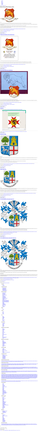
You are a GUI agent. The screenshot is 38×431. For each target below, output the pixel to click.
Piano (12, 377)
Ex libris (3, 400)
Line (33, 376)
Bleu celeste (4, 323)
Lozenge (3, 351)
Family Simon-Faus (3, 169)
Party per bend (4, 294)
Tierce (3, 295)
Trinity (11, 381)
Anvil (7, 374)
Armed (11, 131)
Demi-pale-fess (4, 358)
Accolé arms (4, 406)
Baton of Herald (21, 374)
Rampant (10, 131)
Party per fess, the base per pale (5, 301)
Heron (20, 367)
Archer (10, 374)
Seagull (3, 368)
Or (5, 64)
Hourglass (20, 376)
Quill (27, 377)
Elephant (2, 367)
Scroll (24, 64)
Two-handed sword (8, 378)
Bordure (3, 329)
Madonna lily (20, 364)
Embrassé (3, 303)
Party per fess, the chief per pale (6, 300)
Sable (7, 64)
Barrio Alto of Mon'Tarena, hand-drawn (6, 70)
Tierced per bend (4, 297)
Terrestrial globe (16, 361)
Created (5, 66)
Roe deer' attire (12, 371)
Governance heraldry (5, 288)
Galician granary (3, 376)
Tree (15, 163)
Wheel (22, 378)
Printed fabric (4, 421)
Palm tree (35, 364)
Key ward (26, 376)
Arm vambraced (12, 374)
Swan (11, 368)
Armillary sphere (15, 374)
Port (22, 377)
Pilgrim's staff (14, 377)
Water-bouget (20, 378)
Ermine (3, 316)
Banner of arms (4, 398)
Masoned (27, 163)
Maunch (36, 376)
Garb (5, 376)
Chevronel (4, 344)
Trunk (36, 371)
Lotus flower (18, 364)
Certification (4, 403)
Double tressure (4, 345)
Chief (3, 333)
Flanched (3, 306)
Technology (3, 131)
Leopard (28, 367)
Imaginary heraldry (4, 290)
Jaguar (25, 367)
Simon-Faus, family (3, 134)
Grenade (12, 376)
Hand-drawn (8, 104)
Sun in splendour (10, 361)
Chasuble (11, 65)
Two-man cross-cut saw (12, 378)
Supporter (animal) (4, 391)
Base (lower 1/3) (4, 337)
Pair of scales (8, 377)
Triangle (3, 352)
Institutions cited (4, 412)
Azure (7, 163)
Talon (32, 371)
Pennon (3, 399)
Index (17, 430)
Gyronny (3, 299)
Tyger (15, 368)
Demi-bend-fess (4, 357)
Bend (3, 328)
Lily (14, 364)
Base (3, 330)
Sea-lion (10, 381)
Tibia (33, 371)
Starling (10, 368)
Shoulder (15, 371)
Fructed (19, 163)
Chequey (3, 348)
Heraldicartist (2, 2)
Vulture (17, 368)
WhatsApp (1, 108)
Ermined (3, 317)
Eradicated (17, 163)
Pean (3, 318)
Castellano (4, 285)
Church (4, 375)
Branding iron (35, 374)
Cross (33, 163)
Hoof (1, 371)
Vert (5, 163)
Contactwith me (2, 4)
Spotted (31, 163)
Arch (8, 374)
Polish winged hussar (20, 377)
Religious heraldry (4, 289)
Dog (28, 163)
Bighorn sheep (17, 64)
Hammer (15, 376)
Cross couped (25, 131)
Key (24, 376)
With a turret (21, 163)
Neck (4, 371)
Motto (22, 64)
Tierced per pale (4, 296)
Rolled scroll (31, 377)
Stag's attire (19, 371)
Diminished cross (4, 342)
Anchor (6, 374)
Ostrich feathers (4, 390)
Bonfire (28, 374)
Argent (6, 64)
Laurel (13, 364)
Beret (27, 374)
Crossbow (30, 375)
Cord (25, 375)
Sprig (16, 371)
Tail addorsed (29, 371)
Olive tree (33, 364)
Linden (16, 364)
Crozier (34, 375)
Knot (28, 376)
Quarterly (13, 163)
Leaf (3, 371)
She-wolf (7, 368)
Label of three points (4, 334)
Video (3, 417)
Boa (6, 66)
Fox (11, 367)
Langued (13, 131)
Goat (15, 367)
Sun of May (13, 361)
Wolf (22, 368)
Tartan (3, 408)
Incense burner (22, 376)
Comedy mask (17, 375)
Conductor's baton (23, 375)
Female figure (6, 367)
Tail (27, 371)
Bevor (3, 394)
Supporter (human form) (5, 392)
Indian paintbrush (8, 364)
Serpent (5, 368)
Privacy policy (15, 430)
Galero (3, 387)
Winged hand (17, 381)
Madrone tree (23, 364)
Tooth (35, 371)
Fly (10, 367)
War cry (3, 388)
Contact (1, 430)
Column (13, 375)
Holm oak (4, 364)
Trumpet (4, 378)
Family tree (4, 407)
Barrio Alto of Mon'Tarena (4, 67)
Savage (2, 368)
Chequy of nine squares (5, 350)
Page (1, 377)
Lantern (30, 376)
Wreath (3, 383)
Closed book (10, 375)
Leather (11, 164)
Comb (15, 375)
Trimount (11, 64)
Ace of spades (2, 374)
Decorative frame (4, 404)
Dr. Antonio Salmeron (6, 430)
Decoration (4, 385)
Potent (26, 377)
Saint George (5, 381)
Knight (27, 376)
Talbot (13, 368)
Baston (3, 340)
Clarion (6, 375)
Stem (23, 371)
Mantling (27, 424)
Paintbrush (4, 377)
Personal (4, 165)
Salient (19, 64)
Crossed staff (32, 375)
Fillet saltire (4, 343)
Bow (33, 374)
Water (20, 361)
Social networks (6, 131)
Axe (19, 374)
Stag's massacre (21, 371)
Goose (18, 367)
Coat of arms (9, 165)
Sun (8, 361)
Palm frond (9, 371)
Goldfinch (17, 367)
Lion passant (32, 367)
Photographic (13, 104)
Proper (3, 326)
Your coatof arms (2, 3)
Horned (21, 64)
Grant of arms (4, 402)
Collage (10, 104)
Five (12, 231)
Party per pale (4, 293)
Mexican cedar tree (26, 364)
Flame (9, 367)
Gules (4, 64)
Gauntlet (7, 376)
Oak (14, 163)
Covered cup (28, 375)
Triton (13, 381)
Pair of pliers (6, 377)
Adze (4, 374)
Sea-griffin (8, 381)
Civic (3, 66)
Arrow (18, 374)
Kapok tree (12, 364)
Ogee (9, 164)
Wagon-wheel (16, 378)
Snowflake (7, 361)
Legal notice (12, 430)
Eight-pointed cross (21, 131)
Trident (2, 378)
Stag (8, 368)
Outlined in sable (5, 65)
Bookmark (32, 374)
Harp (16, 376)
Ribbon (28, 377)
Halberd (13, 376)
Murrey (3, 324)
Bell (23, 374)
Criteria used (4, 411)
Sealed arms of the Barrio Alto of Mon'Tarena (7, 34)
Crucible (36, 375)
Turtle (14, 368)
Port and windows (24, 163)
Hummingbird (23, 367)
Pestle (10, 377)
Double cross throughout (5, 355)
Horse (21, 367)
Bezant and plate (4, 349)
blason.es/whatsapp (20, 109)
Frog (12, 367)
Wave (22, 361)
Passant (30, 163)
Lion (8, 131)
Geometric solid (9, 376)
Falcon (4, 367)
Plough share (17, 377)
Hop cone (6, 364)
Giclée (3, 415)
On (8, 102)
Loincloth (35, 376)
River (4, 361)
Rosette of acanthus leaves (34, 377)
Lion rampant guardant (35, 367)
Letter (31, 376)
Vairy (3, 320)
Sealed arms (8, 66)
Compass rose (20, 375)
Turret (5, 378)
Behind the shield (17, 131)
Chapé (3, 302)
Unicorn (14, 381)
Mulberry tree (30, 364)
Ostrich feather (6, 371)
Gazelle (13, 367)
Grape (2, 364)
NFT (3, 416)
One (7, 102)
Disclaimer (9, 430)
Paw (10, 371)
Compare (3, 405)
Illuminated (8, 65)
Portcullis (24, 377)
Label (15, 131)
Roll (18, 430)
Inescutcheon (4, 332)
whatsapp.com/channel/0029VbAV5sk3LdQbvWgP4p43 (12, 109)
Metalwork (4, 419)
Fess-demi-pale (4, 356)
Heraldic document (12, 66)
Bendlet (3, 341)
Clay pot (8, 375)
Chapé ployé (4, 304)
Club (12, 375)
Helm (3, 393)
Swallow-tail (25, 371)
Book (29, 374)
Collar (3, 384)
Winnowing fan (24, 378)
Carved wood (4, 420)
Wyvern (20, 381)
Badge (3, 397)
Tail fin (31, 371)
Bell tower (25, 374)
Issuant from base (14, 64)
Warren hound (19, 368)
